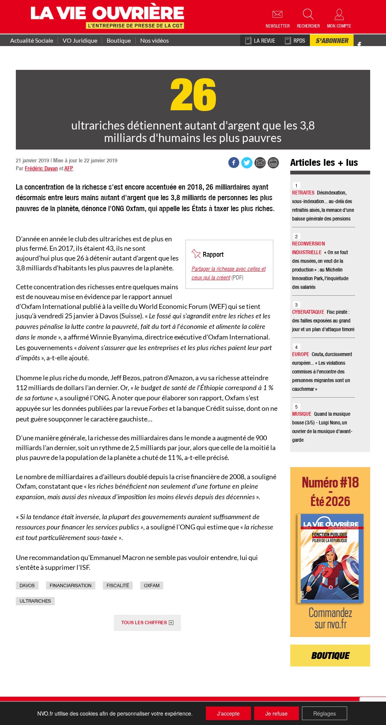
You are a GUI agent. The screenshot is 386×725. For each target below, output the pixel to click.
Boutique (119, 40)
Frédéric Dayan (41, 169)
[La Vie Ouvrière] (109, 15)
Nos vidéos (154, 40)
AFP (68, 169)
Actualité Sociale (31, 40)
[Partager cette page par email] (260, 162)
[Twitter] (367, 41)
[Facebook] (359, 45)
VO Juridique (80, 40)
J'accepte (228, 713)
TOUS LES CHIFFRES (144, 623)
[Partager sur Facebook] (233, 162)
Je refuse (276, 713)
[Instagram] (372, 45)
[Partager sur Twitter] (247, 162)
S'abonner (332, 41)
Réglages (324, 713)
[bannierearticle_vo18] (330, 552)
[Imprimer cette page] (273, 162)
